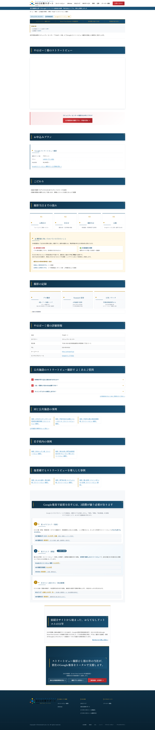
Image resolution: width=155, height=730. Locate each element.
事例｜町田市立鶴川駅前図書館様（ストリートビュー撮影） (89, 420)
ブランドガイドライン (121, 724)
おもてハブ (83, 703)
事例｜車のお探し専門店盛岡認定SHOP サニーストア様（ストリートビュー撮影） (65, 453)
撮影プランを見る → (77, 680)
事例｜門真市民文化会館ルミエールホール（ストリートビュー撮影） (64, 421)
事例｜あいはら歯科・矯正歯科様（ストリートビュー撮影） (40, 481)
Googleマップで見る (68, 355)
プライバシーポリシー (109, 724)
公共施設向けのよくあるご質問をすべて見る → (112, 396)
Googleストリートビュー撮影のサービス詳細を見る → (47, 166)
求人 (95, 724)
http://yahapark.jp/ (68, 351)
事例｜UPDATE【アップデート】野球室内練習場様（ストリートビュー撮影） (41, 421)
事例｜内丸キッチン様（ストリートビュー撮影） (40, 452)
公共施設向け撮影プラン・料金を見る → (77, 120)
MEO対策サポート (85, 706)
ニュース (100, 724)
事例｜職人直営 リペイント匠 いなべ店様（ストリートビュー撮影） (89, 482)
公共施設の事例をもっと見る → (39, 428)
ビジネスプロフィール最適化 (87, 710)
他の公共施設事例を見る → (58, 680)
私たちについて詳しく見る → (100, 639)
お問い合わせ (119, 3)
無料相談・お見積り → (97, 680)
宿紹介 (90, 724)
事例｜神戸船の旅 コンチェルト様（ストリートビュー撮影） (65, 481)
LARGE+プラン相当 (48, 159)
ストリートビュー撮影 (63, 703)
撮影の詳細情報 (36, 311)
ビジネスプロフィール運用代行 (88, 713)
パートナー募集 (107, 703)
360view (60, 706)
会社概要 (84, 724)
